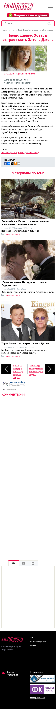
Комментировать (12, 234)
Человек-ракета (9, 152)
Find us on (12, 674)
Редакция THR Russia (25, 74)
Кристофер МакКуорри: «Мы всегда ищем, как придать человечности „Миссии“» (19, 369)
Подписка (33, 645)
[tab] (13, 563)
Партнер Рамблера (37, 698)
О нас (31, 638)
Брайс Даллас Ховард (28, 152)
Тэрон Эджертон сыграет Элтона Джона (25, 343)
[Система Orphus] (18, 391)
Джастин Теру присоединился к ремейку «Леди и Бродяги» (36, 369)
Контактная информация (38, 642)
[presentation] (14, 563)
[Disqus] (28, 436)
